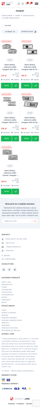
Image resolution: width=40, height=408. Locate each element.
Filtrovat (8, 32)
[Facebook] (9, 270)
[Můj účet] (23, 4)
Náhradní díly (7, 285)
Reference (6, 325)
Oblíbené (6, 80)
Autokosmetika (8, 295)
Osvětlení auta (28, 15)
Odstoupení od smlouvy (11, 330)
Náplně (4, 297)
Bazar (4, 302)
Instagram (20, 404)
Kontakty (5, 323)
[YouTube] (4, 270)
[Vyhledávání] (19, 4)
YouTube (29, 404)
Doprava (5, 315)
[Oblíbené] (26, 4)
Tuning (17, 15)
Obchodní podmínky (9, 318)
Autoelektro (7, 292)
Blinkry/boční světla (11, 18)
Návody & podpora (9, 313)
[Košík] (30, 4)
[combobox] (28, 31)
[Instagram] (15, 270)
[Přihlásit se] (34, 221)
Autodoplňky (7, 290)
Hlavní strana (7, 15)
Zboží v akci (6, 282)
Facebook (11, 404)
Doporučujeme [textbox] (27, 31)
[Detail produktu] (6, 85)
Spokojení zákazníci (10, 328)
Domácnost (6, 300)
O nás (4, 310)
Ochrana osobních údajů (12, 320)
